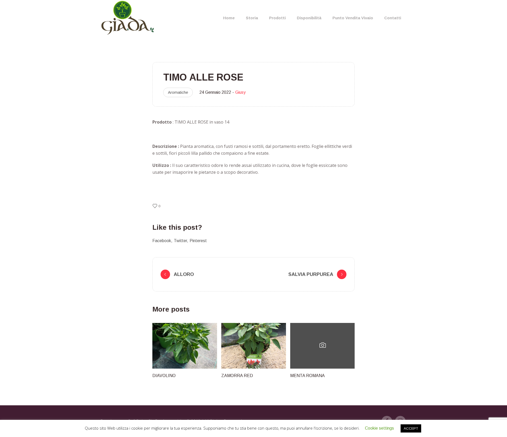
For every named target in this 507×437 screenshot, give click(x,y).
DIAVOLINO (164, 375)
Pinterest (198, 240)
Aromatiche (178, 92)
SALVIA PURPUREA (310, 274)
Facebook (161, 240)
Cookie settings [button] (379, 428)
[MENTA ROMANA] (322, 346)
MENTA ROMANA (307, 375)
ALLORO (184, 274)
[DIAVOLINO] (184, 346)
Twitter (180, 240)
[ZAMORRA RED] (253, 346)
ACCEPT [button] (411, 428)
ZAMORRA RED (237, 375)
